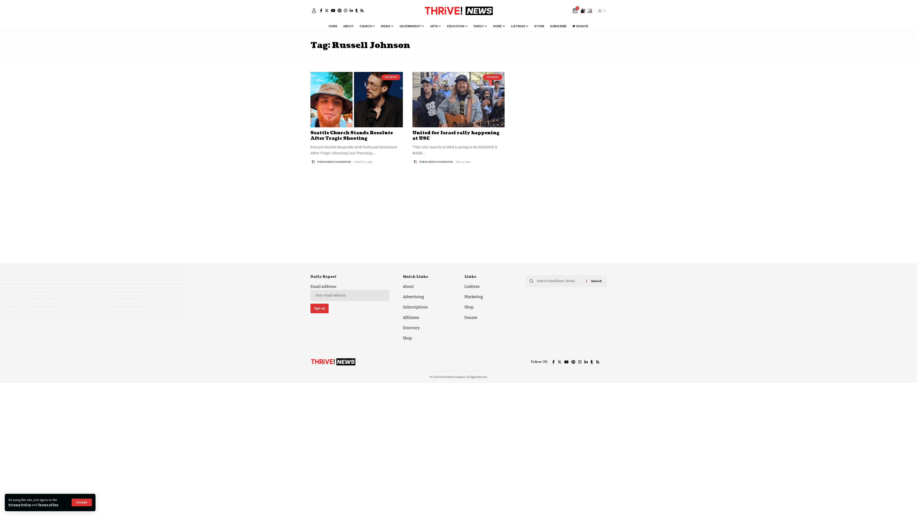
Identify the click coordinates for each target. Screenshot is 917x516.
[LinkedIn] (351, 10)
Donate (470, 317)
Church (391, 77)
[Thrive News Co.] (458, 11)
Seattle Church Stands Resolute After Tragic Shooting (351, 135)
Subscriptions (415, 307)
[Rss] (362, 10)
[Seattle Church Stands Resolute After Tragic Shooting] (356, 99)
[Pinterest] (339, 10)
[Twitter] (327, 10)
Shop (407, 338)
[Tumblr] (356, 10)
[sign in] (314, 10)
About (408, 286)
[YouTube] (333, 10)
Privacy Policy (19, 505)
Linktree (472, 286)
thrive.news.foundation (334, 162)
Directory (411, 328)
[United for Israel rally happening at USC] (458, 99)
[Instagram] (345, 10)
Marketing (473, 297)
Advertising (413, 297)
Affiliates (411, 317)
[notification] (583, 10)
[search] (590, 11)
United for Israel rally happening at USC (455, 135)
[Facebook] (321, 10)
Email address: (323, 286)
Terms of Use (48, 505)
